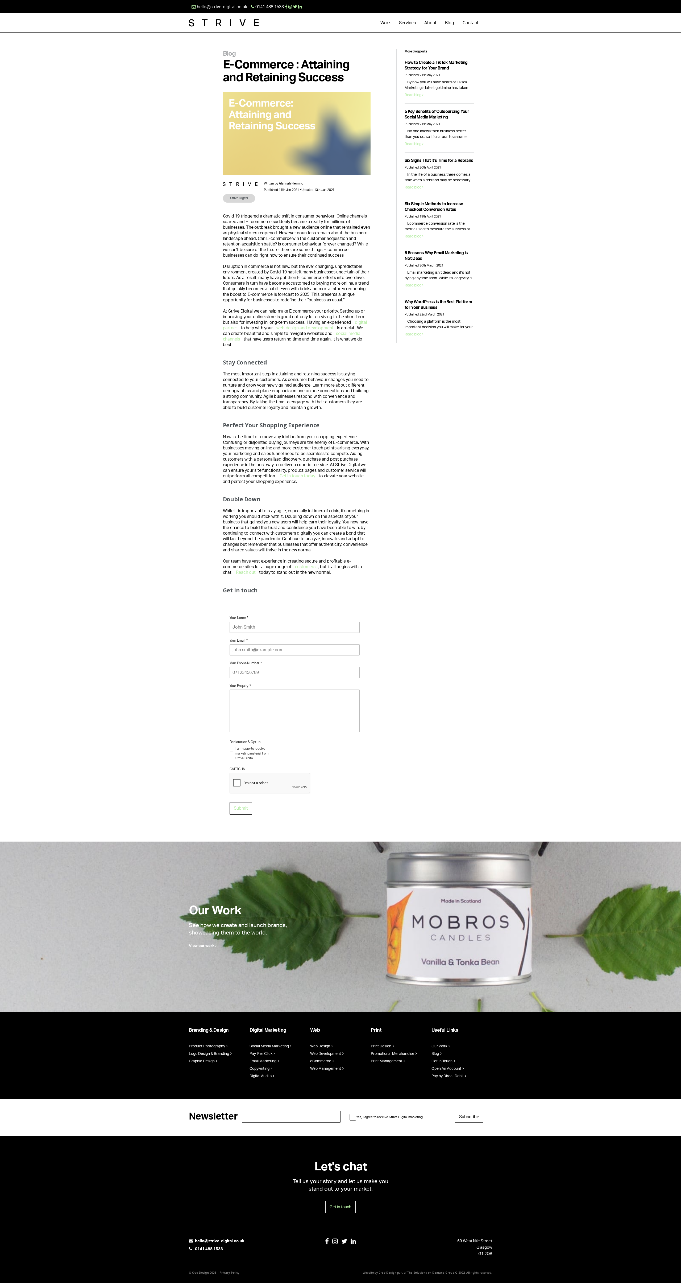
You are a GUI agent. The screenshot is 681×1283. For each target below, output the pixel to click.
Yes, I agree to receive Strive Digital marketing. (389, 1117)
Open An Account (446, 1069)
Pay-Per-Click (261, 1054)
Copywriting (260, 1069)
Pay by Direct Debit (447, 1076)
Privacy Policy (229, 1272)
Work (385, 23)
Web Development (326, 1054)
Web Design (320, 1046)
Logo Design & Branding (209, 1054)
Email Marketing (263, 1061)
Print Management (387, 1061)
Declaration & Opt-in (245, 742)
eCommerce (321, 1061)
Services (407, 23)
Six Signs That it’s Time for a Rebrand (439, 160)
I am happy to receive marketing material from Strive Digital (251, 753)
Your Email (239, 640)
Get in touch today (297, 476)
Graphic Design (202, 1061)
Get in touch (340, 1207)
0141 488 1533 (208, 1249)
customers (305, 567)
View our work (202, 946)
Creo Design (387, 1272)
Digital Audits (261, 1076)
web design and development (305, 328)
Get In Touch (442, 1061)
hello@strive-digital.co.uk (219, 1241)
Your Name (239, 618)
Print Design (381, 1046)
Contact (471, 23)
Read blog (413, 95)
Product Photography (207, 1046)
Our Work (439, 1046)
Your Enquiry (240, 686)
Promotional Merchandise (393, 1054)
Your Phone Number (246, 663)
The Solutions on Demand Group (430, 1272)
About (430, 23)
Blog (449, 23)
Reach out (245, 572)
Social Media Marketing (270, 1046)
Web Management (326, 1069)
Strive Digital (239, 198)
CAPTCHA (237, 769)
